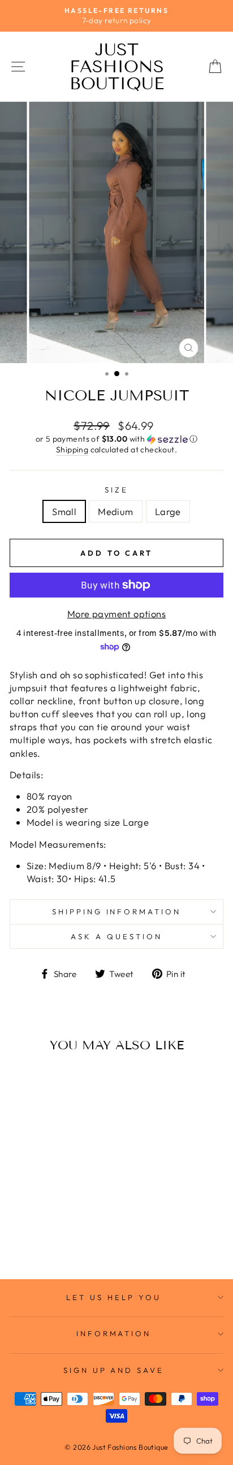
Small (64, 511)
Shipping (72, 449)
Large (168, 511)
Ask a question (116, 936)
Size (116, 489)
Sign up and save (114, 1370)
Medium (115, 511)
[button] (116, 439)
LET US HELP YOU (113, 1297)
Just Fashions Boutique (117, 66)
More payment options (116, 614)
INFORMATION (114, 1333)
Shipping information (117, 911)
